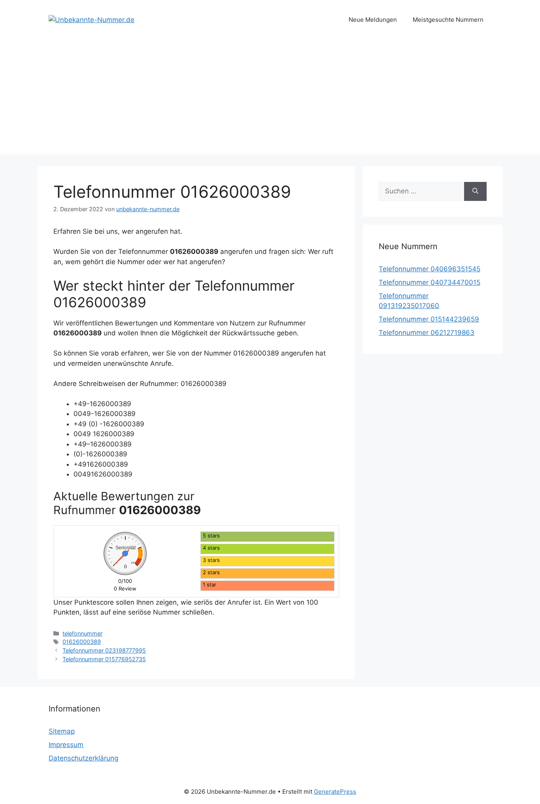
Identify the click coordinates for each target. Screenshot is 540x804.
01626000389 (81, 641)
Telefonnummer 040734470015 (429, 282)
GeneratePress (335, 791)
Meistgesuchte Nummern (448, 19)
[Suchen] (475, 191)
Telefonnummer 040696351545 (429, 269)
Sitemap (62, 731)
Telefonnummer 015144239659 (429, 319)
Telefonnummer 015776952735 (104, 659)
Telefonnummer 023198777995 (104, 650)
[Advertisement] (270, 99)
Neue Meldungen (373, 19)
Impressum (66, 745)
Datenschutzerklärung (83, 758)
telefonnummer (82, 633)
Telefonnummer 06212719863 (426, 333)
